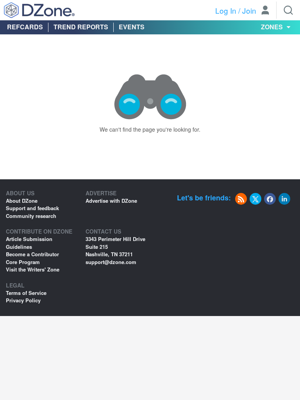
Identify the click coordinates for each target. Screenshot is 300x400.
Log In (225, 10)
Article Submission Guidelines (29, 242)
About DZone (22, 200)
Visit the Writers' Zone (32, 269)
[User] (265, 11)
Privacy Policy (23, 300)
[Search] (288, 10)
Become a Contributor (32, 254)
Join (249, 10)
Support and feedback (32, 208)
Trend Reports (81, 26)
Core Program (23, 262)
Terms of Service (26, 292)
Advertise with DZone (111, 200)
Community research (31, 216)
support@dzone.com (111, 262)
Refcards (25, 26)
